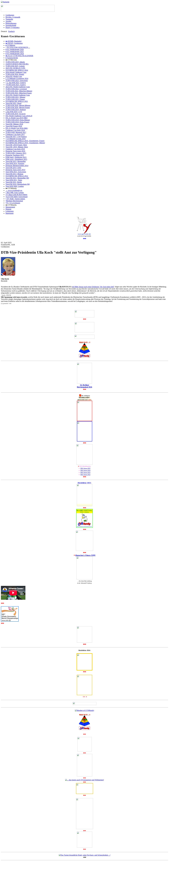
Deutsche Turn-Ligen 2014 (15, 170)
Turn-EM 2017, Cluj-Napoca (16, 137)
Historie (8, 209)
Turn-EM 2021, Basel (13, 103)
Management (10, 207)
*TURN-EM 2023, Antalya (16, 85)
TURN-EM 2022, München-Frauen (19, 93)
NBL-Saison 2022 (85, 474)
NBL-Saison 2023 (85, 472)
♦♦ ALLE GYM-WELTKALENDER (19, 56)
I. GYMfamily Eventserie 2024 (17, 78)
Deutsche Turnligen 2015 (15, 155)
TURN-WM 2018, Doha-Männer (18, 120)
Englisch (11, 31)
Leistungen (10, 211)
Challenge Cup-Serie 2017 (15, 134)
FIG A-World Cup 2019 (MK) (17, 118)
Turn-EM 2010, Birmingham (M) (18, 184)
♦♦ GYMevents (11, 60)
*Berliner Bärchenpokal (14, 201)
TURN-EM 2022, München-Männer (19, 91)
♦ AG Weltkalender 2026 (15, 49)
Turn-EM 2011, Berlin (14, 182)
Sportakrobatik (11, 25)
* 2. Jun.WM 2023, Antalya (16, 83)
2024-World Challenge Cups (16, 72)
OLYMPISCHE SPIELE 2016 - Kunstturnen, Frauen (25, 141)
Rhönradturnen (11, 23)
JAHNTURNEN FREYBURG (17, 64)
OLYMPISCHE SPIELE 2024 (17, 70)
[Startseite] (5, 2)
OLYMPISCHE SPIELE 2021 (17, 101)
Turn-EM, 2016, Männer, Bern (17, 147)
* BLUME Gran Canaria (15, 192)
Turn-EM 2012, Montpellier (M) (17, 178)
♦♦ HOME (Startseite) (13, 41)
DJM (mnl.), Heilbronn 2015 (16, 157)
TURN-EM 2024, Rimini (15, 74)
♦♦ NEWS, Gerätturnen (14, 43)
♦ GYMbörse (10, 45)
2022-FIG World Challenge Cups (18, 95)
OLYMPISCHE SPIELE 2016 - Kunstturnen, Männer (25, 143)
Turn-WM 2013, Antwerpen (16, 172)
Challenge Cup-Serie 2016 (15, 149)
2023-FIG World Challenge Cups (18, 87)
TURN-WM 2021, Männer (15, 97)
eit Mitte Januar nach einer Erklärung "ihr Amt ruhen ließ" (93, 287)
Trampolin (9, 19)
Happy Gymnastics (12, 27)
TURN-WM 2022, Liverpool (16, 89)
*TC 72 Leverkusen (13, 203)
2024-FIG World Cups (14, 76)
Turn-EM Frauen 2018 (14, 126)
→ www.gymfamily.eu (14, 190)
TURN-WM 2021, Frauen (15, 99)
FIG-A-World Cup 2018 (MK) (17, 128)
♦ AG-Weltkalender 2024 (15, 54)
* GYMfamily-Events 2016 (16, 139)
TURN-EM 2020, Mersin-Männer (18, 105)
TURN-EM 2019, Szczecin (16, 114)
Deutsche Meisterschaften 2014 (17, 166)
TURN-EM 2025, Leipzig (15, 66)
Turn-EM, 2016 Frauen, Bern (16, 145)
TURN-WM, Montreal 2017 (16, 132)
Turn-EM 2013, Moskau (14, 174)
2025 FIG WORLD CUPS (15, 68)
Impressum (9, 213)
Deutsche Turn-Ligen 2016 (15, 151)
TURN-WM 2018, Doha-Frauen (17, 122)
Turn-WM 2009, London (15, 186)
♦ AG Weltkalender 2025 (15, 52)
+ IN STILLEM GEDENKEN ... (18, 47)
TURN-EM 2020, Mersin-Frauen (18, 107)
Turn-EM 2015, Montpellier (16, 161)
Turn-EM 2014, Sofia (13, 168)
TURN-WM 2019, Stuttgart (16, 110)
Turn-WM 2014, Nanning (15, 163)
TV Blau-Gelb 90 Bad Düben (16, 195)
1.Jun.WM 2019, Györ (14, 112)
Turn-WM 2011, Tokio (14, 180)
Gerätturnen (10, 15)
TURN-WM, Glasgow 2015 (16, 153)
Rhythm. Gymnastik (13, 17)
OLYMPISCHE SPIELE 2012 (17, 176)
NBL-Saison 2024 (85, 470)
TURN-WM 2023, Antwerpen (17, 81)
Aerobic (8, 21)
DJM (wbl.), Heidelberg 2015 (16, 159)
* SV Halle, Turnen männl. (15, 199)
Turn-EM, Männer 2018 (14, 124)
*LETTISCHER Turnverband (16, 197)
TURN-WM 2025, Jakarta (15, 62)
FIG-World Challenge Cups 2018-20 (19, 116)
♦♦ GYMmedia (11, 205)
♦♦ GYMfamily (11, 188)
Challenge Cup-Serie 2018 (15, 130)
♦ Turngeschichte (12, 58)
